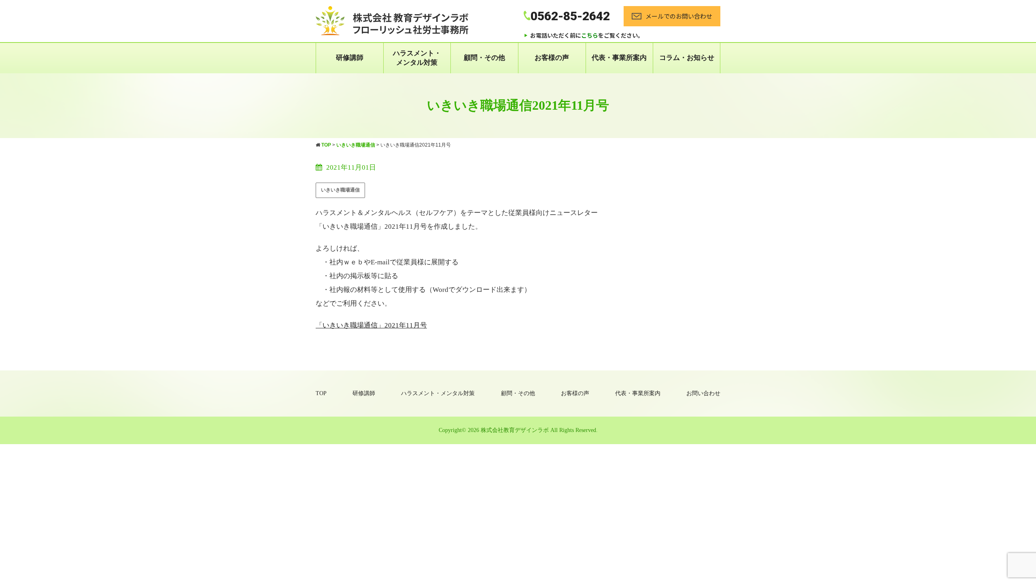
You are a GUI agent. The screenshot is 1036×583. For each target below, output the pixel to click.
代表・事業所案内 (619, 58)
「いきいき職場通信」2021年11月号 (371, 325)
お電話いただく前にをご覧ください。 (586, 35)
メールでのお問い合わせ (678, 16)
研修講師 (349, 58)
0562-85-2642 (570, 16)
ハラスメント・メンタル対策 (438, 393)
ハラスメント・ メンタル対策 (417, 57)
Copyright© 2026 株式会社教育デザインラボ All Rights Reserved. (518, 430)
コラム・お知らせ (686, 58)
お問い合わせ (703, 393)
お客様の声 (552, 58)
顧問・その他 (484, 58)
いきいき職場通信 (340, 190)
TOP (321, 393)
